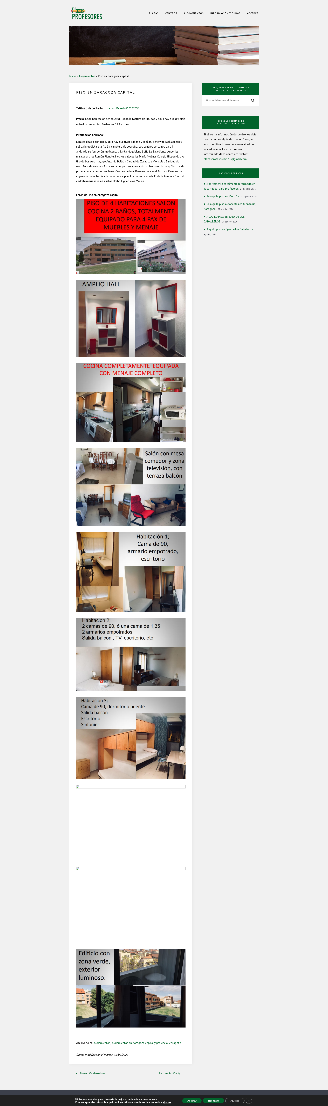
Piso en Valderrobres (92, 1073)
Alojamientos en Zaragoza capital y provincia (140, 1042)
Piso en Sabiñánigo (170, 1073)
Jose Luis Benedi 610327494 (121, 108)
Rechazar (213, 1100)
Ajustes (234, 1100)
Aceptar (191, 1100)
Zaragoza (175, 1042)
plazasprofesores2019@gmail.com (225, 159)
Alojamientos (87, 76)
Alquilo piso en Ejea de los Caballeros (230, 229)
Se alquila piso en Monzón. (223, 196)
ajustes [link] (167, 1102)
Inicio (72, 76)
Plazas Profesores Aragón (86, 13)
